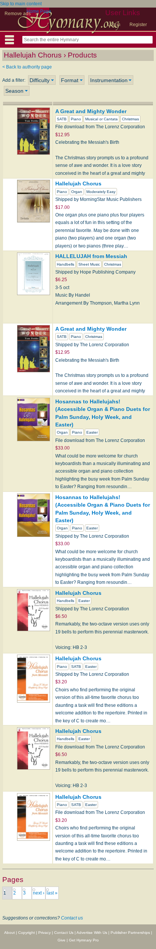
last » (52, 893)
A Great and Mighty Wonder (90, 111)
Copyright (26, 932)
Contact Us (63, 932)
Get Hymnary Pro (84, 940)
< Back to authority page (27, 67)
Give (62, 940)
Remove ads (18, 13)
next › (38, 893)
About (9, 932)
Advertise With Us (91, 932)
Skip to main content (21, 3)
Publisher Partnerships (130, 932)
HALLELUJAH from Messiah (91, 256)
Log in (114, 24)
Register (138, 24)
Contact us (72, 918)
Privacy (44, 932)
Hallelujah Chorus (78, 183)
